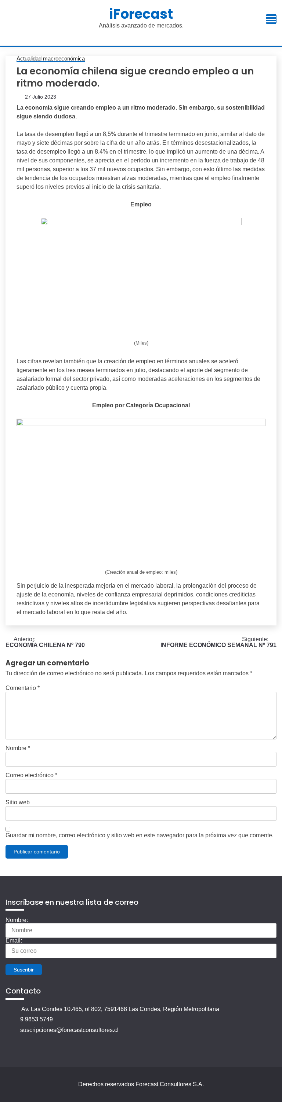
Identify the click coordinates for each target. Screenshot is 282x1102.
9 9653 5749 (36, 1019)
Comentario (23, 688)
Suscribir (24, 970)
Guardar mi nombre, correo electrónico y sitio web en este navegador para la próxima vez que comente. (140, 835)
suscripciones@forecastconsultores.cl (69, 1030)
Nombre (18, 748)
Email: (14, 940)
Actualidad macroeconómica (51, 59)
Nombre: (17, 920)
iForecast (141, 13)
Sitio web (18, 802)
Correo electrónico (31, 775)
